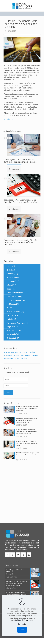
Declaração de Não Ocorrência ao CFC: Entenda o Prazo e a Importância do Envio (21, 201)
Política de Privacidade (24, 620)
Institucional (12, 304)
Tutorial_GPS (9, 119)
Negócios (10, 315)
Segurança (11, 327)
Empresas (11, 281)
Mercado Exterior (14, 312)
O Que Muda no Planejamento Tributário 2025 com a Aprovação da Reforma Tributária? (21, 242)
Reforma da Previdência (16, 323)
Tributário (11, 338)
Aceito (22, 630)
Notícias (10, 319)
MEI (8, 308)
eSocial (10, 285)
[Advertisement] (22, 492)
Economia (11, 277)
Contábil (10, 274)
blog (8, 266)
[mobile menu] (41, 4)
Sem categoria (12, 330)
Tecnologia (11, 334)
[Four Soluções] (22, 5)
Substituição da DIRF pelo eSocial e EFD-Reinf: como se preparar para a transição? (21, 161)
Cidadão (10, 270)
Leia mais (22, 624)
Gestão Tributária (14, 296)
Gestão (10, 289)
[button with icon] (7, 554)
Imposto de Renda (14, 300)
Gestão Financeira (14, 293)
